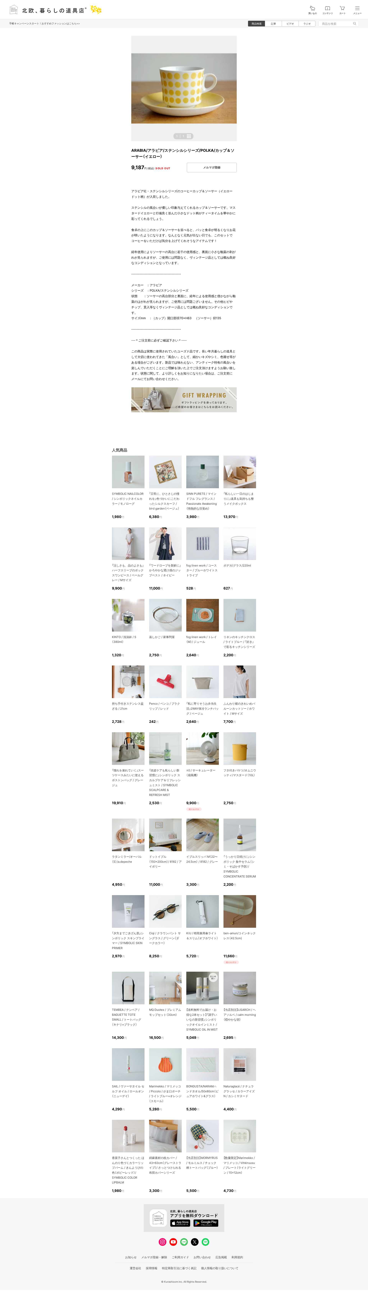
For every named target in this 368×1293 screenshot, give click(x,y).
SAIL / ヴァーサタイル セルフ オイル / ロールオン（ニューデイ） (128, 1091)
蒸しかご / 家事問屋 (162, 637)
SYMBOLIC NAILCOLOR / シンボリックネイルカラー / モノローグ (128, 498)
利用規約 (237, 1257)
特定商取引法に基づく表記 (179, 1268)
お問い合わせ (202, 1257)
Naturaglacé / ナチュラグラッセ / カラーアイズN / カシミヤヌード (239, 1091)
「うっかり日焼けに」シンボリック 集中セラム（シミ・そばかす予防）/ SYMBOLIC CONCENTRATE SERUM (239, 866)
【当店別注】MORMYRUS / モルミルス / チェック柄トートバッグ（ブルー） (202, 1162)
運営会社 (135, 1268)
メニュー (357, 13)
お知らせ (131, 1257)
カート (342, 13)
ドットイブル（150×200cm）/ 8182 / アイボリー (165, 861)
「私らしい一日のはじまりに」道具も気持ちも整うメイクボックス (238, 498)
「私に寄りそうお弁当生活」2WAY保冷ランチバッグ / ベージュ (202, 708)
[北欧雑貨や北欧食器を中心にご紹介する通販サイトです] (54, 9)
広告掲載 (221, 1257)
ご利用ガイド (180, 1257)
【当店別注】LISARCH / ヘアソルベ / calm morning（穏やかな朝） (239, 1014)
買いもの (312, 13)
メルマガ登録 (211, 167)
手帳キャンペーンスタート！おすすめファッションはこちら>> (44, 23)
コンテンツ (327, 13)
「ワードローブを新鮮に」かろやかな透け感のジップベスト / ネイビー (165, 570)
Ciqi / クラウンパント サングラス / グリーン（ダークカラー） (165, 938)
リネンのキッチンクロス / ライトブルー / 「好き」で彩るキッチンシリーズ (239, 642)
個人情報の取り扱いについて (219, 1268)
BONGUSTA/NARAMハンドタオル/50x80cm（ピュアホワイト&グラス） (202, 1091)
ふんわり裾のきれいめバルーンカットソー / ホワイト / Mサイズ (239, 708)
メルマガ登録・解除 (154, 1257)
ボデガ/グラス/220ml (237, 565)
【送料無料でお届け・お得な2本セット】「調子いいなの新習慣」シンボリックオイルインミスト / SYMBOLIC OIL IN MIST (202, 1019)
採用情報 (151, 1268)
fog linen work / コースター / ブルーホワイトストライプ (202, 570)
